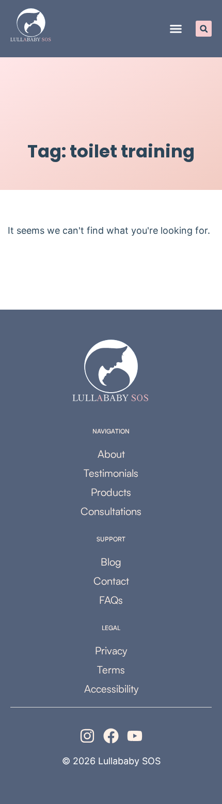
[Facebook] (111, 736)
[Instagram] (87, 736)
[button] (176, 29)
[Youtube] (134, 736)
